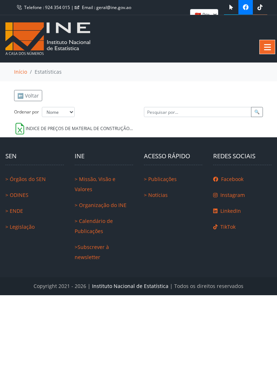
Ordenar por (26, 112)
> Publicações (160, 179)
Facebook (231, 179)
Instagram (232, 195)
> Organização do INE (101, 205)
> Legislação (20, 226)
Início (20, 71)
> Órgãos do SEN (25, 179)
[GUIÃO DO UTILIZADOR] (231, 7)
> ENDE (14, 210)
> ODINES (16, 195)
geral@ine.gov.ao (113, 7)
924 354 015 (58, 7)
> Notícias (156, 195)
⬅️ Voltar (28, 95)
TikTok (227, 226)
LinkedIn (230, 210)
